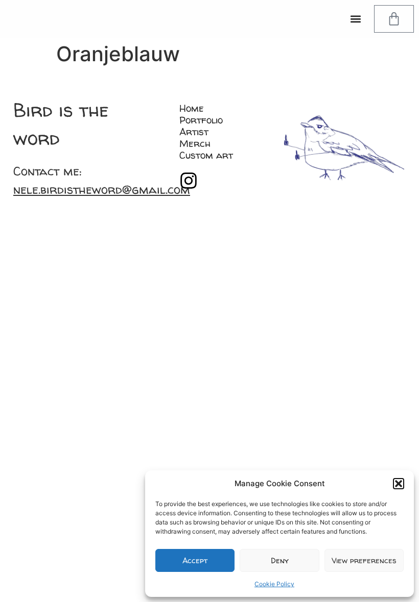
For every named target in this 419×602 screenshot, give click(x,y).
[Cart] (394, 19)
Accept (194, 560)
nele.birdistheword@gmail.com (101, 189)
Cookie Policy (274, 584)
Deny (280, 560)
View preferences (364, 560)
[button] (398, 484)
